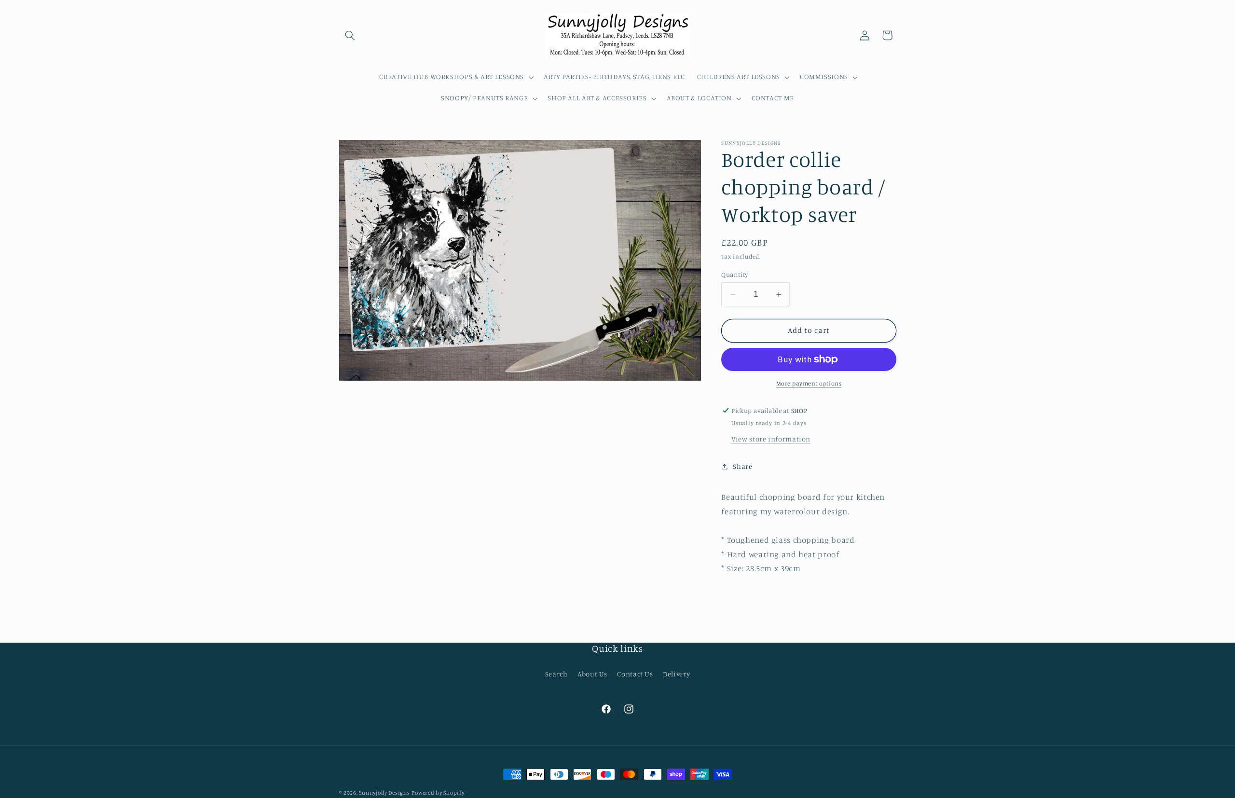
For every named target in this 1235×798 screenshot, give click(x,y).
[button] (350, 35)
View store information (770, 439)
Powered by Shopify (438, 792)
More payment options (809, 383)
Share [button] (742, 466)
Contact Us (635, 674)
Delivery (676, 674)
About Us (592, 674)
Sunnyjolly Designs (384, 792)
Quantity (734, 274)
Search (556, 674)
